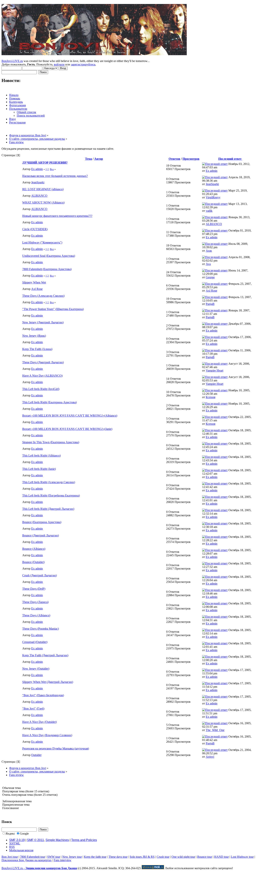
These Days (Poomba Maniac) (40, 628)
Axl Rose (37, 288)
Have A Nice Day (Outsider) (39, 721)
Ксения (210, 397)
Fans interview (62, 860)
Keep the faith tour (95, 856)
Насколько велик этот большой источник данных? (55, 175)
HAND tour (221, 856)
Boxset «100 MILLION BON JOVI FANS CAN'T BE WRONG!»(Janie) (67, 429)
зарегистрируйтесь (83, 64)
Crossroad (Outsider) (34, 642)
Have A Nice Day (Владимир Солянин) (47, 735)
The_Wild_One (215, 730)
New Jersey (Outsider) (35, 668)
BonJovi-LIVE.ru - (39, 868)
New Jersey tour (72, 856)
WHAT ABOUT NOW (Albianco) (43, 202)
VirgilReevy (213, 197)
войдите (59, 64)
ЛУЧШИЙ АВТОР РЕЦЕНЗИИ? (45, 162)
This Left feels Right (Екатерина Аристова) (49, 402)
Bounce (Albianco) (33, 548)
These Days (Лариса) (35, 602)
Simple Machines (57, 840)
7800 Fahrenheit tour (32, 856)
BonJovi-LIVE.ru (12, 61)
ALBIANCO (39, 195)
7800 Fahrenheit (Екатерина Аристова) (47, 269)
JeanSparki (37, 182)
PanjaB (210, 304)
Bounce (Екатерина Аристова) (41, 522)
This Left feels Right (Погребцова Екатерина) (51, 495)
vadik (209, 210)
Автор (98, 158)
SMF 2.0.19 (17, 840)
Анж (209, 250)
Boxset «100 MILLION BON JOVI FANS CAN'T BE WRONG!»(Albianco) (69, 415)
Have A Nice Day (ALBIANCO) (42, 375)
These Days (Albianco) (36, 615)
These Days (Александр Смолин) (43, 295)
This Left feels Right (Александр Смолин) (48, 482)
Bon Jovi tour (10, 856)
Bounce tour (204, 856)
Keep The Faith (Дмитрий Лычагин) (45, 655)
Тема (88, 158)
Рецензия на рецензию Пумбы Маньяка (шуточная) (55, 748)
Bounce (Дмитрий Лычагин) (40, 535)
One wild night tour (183, 856)
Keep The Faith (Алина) (37, 349)
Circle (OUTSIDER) (35, 229)
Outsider (36, 755)
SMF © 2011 (35, 840)
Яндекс (10, 833)
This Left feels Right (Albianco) (41, 455)
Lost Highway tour (242, 856)
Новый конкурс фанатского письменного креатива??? (57, 215)
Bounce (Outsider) (33, 562)
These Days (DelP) (33, 588)
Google (24, 833)
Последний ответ (230, 158)
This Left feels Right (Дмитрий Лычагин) (48, 508)
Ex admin (37, 169)
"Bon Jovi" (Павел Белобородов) (43, 695)
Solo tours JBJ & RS (142, 856)
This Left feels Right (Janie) (39, 468)
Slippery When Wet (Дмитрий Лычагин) (47, 682)
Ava (208, 264)
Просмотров (191, 158)
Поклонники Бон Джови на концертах (27, 860)
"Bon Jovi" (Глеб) (33, 708)
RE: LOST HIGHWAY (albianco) (43, 189)
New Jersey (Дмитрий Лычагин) (43, 322)
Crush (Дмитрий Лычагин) (39, 575)
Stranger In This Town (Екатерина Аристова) (50, 442)
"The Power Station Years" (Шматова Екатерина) (53, 309)
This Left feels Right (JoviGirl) (40, 389)
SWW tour (53, 856)
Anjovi (210, 756)
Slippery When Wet (34, 282)
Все (52, 169)
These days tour (118, 856)
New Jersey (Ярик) (34, 335)
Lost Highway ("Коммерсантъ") (42, 242)
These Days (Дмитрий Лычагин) (43, 362)
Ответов (174, 158)
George (210, 277)
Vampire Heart (214, 370)
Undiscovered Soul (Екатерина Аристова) (48, 255)
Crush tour (163, 856)
